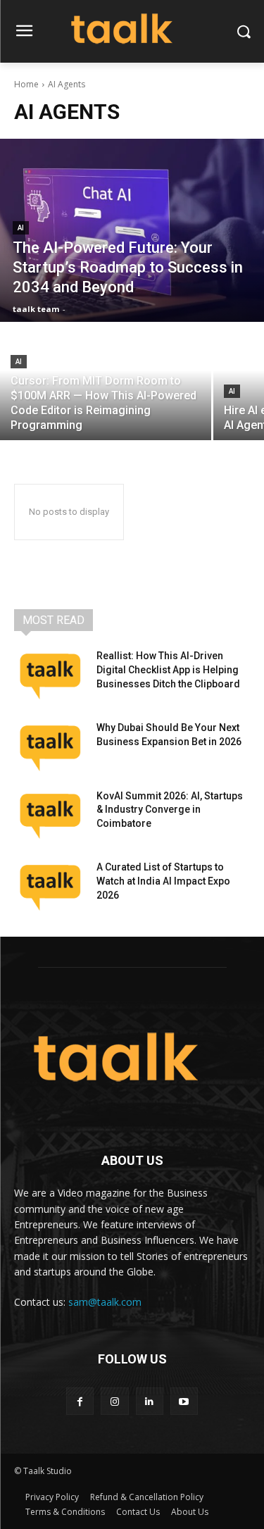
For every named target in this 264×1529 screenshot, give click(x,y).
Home (26, 84)
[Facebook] (80, 1401)
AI (21, 228)
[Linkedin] (149, 1401)
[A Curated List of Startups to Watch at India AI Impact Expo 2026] (49, 885)
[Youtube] (184, 1401)
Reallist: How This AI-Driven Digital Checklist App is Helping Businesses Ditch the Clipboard (168, 669)
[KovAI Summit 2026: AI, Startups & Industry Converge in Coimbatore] (49, 814)
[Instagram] (114, 1401)
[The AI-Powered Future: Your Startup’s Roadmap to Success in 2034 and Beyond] (132, 230)
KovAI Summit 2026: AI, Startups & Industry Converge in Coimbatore (169, 809)
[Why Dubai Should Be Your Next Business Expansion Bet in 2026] (49, 745)
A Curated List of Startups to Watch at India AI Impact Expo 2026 (163, 880)
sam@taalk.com (105, 1302)
